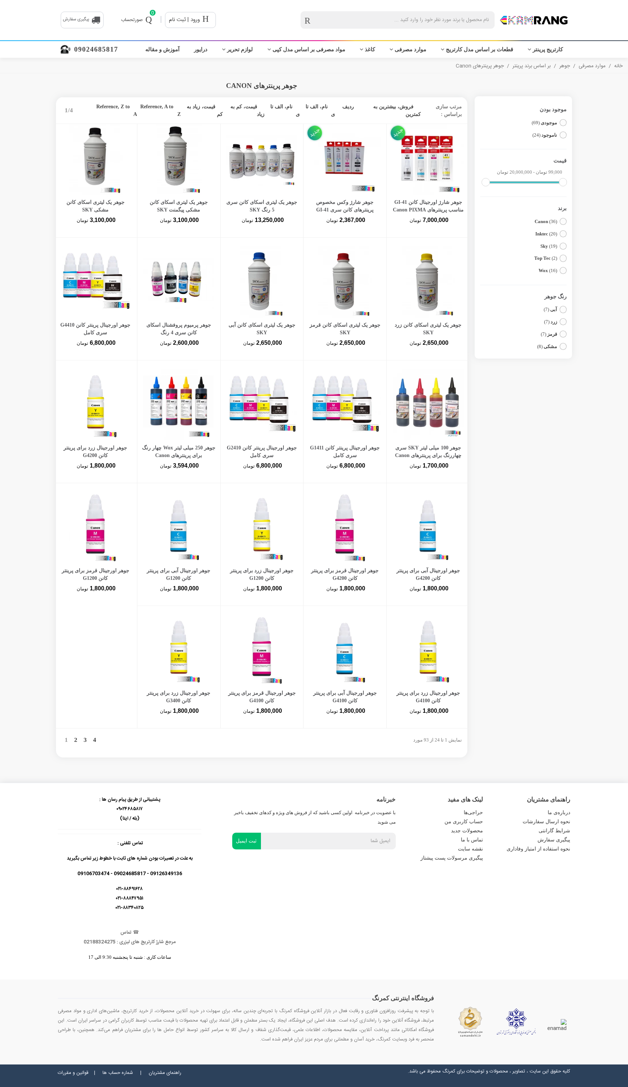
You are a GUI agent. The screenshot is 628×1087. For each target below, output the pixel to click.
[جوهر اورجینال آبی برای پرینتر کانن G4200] (428, 527)
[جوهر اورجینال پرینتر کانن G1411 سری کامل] (345, 404)
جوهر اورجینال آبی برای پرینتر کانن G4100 (345, 696)
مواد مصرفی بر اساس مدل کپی (309, 49)
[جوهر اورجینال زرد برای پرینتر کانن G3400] (179, 650)
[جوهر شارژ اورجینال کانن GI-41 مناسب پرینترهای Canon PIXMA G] (428, 159)
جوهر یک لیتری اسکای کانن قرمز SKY (345, 328)
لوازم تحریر (240, 49)
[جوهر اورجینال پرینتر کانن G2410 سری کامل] (262, 404)
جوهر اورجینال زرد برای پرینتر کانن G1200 (262, 574)
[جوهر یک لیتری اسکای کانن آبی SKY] (262, 282)
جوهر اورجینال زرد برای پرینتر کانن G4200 (95, 451)
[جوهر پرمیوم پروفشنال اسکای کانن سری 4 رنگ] (179, 282)
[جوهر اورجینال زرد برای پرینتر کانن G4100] (428, 650)
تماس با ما (472, 839)
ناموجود (544, 135)
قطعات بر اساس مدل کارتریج (479, 49)
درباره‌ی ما (559, 812)
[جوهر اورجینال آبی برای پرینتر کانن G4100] (345, 650)
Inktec (546, 234)
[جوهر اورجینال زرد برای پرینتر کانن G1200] (262, 527)
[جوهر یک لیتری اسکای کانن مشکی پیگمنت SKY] (179, 159)
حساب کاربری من (463, 821)
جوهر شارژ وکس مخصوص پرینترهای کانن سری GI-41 (345, 206)
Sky (548, 246)
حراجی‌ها (473, 812)
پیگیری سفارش (554, 839)
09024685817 (96, 49)
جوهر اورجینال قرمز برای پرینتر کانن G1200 (95, 574)
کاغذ (370, 49)
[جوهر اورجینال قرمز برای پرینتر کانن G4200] (345, 527)
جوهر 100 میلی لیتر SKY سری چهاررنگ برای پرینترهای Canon (428, 451)
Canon (546, 221)
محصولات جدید (467, 830)
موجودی (544, 122)
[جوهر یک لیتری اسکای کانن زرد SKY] (428, 282)
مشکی (547, 346)
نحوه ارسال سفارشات (546, 821)
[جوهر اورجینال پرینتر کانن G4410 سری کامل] (95, 282)
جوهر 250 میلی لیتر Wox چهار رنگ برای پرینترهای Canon (179, 451)
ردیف (348, 106)
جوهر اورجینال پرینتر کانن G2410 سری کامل (262, 451)
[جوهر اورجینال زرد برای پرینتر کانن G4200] (95, 404)
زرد (550, 321)
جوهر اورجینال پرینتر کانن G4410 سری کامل (95, 328)
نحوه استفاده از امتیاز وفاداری (538, 849)
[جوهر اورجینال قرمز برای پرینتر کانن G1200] (95, 527)
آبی (550, 309)
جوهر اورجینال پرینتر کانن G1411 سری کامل (345, 451)
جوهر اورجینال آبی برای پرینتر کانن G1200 (178, 574)
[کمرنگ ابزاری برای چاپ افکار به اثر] (534, 20)
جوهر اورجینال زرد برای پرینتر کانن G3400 (178, 696)
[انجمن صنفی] (516, 1022)
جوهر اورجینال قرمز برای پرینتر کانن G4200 (345, 574)
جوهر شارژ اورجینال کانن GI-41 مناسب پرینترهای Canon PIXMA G (428, 209)
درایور (201, 49)
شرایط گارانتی (554, 830)
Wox (548, 270)
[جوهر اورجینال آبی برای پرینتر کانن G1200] (179, 527)
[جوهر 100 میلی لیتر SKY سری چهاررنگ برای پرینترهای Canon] (428, 404)
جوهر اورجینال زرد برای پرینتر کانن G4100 (428, 696)
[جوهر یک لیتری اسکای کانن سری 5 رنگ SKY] (262, 159)
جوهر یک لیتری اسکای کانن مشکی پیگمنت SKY (179, 206)
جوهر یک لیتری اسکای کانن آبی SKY (262, 328)
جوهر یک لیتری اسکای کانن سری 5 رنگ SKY (261, 206)
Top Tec (545, 258)
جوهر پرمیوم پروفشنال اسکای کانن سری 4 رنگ (178, 328)
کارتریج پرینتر (548, 49)
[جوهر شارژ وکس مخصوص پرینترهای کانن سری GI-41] (345, 159)
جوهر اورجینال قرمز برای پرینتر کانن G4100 (262, 696)
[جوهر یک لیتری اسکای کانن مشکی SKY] (95, 159)
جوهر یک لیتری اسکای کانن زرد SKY (428, 328)
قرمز (549, 334)
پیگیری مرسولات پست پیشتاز (451, 858)
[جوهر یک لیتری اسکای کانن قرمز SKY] (345, 282)
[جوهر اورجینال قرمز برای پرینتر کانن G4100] (262, 650)
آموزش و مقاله (162, 49)
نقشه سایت (470, 849)
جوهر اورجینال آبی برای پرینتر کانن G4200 (428, 574)
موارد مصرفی (410, 49)
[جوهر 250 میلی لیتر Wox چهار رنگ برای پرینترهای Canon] (179, 404)
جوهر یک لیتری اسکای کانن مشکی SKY (96, 206)
